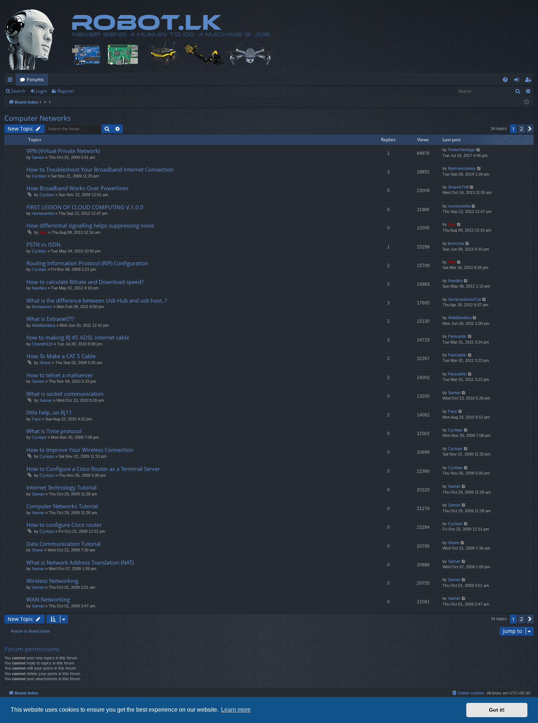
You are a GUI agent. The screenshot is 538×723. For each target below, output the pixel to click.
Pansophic (457, 336)
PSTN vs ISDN (43, 244)
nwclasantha (43, 213)
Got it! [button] (497, 710)
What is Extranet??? (50, 318)
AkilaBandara (43, 325)
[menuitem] (505, 80)
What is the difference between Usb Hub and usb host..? (96, 300)
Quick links (11, 81)
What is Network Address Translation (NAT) (80, 562)
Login (41, 91)
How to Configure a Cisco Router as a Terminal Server (93, 468)
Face (36, 419)
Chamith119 (42, 344)
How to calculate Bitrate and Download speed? (84, 281)
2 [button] (521, 128)
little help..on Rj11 (49, 412)
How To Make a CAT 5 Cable (61, 356)
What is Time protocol (54, 431)
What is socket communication (65, 393)
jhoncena (456, 243)
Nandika (39, 288)
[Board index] (159, 39)
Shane (45, 362)
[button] (530, 128)
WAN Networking (48, 599)
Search (18, 91)
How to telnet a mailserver (59, 375)
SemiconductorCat (464, 299)
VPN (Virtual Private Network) (63, 150)
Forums (35, 79)
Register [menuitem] (530, 81)
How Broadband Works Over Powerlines (77, 188)
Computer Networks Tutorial (62, 506)
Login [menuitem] (518, 81)
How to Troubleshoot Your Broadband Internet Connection (99, 169)
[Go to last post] (478, 150)
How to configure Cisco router (64, 524)
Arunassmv (42, 306)
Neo (43, 232)
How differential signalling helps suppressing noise (90, 225)
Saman (38, 157)
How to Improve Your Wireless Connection (79, 449)
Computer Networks (37, 118)
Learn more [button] (236, 710)
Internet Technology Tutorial (61, 487)
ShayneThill (458, 187)
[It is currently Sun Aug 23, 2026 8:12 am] (526, 102)
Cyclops (39, 176)
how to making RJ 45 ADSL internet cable (77, 337)
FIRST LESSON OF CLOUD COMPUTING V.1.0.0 (84, 207)
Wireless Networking (52, 580)
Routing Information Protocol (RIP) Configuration (87, 263)
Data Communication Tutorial (63, 543)
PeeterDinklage (461, 149)
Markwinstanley (462, 168)
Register (65, 91)
